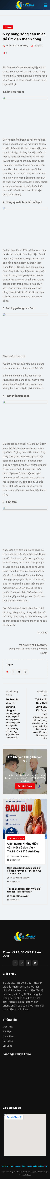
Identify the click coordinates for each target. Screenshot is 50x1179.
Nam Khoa (8, 1036)
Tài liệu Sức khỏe (16, 838)
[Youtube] (28, 963)
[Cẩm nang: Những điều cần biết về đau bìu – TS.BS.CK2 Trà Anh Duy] (25, 819)
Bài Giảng (8, 1041)
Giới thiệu (8, 1026)
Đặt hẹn (7, 1031)
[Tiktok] (21, 963)
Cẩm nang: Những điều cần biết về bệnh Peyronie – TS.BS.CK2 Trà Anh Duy (24, 871)
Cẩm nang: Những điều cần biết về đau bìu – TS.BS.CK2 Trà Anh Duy (23, 847)
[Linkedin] (35, 963)
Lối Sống (7, 1045)
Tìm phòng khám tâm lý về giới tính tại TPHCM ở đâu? (23, 890)
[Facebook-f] (15, 963)
